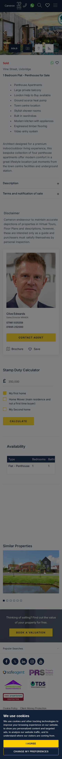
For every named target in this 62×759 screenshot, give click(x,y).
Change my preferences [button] (31, 751)
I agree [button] (31, 743)
